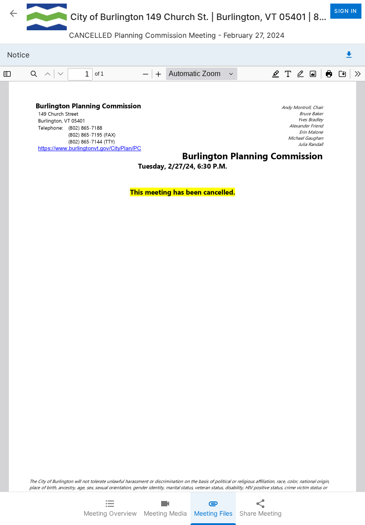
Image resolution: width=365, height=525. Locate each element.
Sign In (345, 11)
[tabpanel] (182, 284)
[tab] (110, 508)
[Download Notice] (349, 55)
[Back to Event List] (13, 13)
